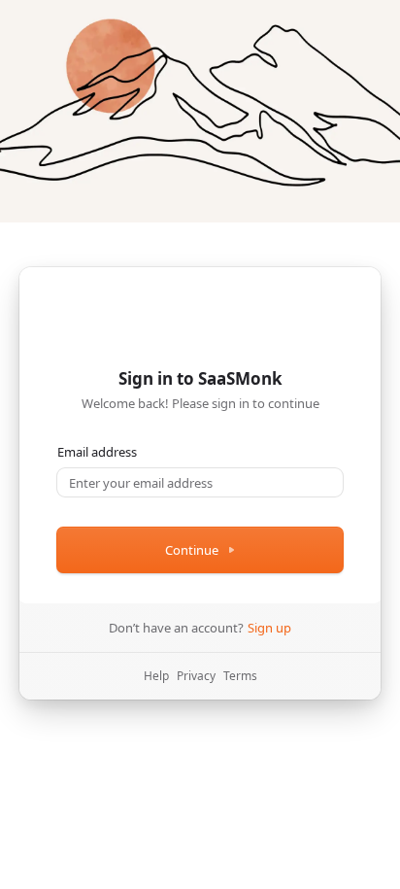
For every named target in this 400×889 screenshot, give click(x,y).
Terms (240, 676)
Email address (97, 452)
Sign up (269, 627)
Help (156, 676)
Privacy (196, 676)
